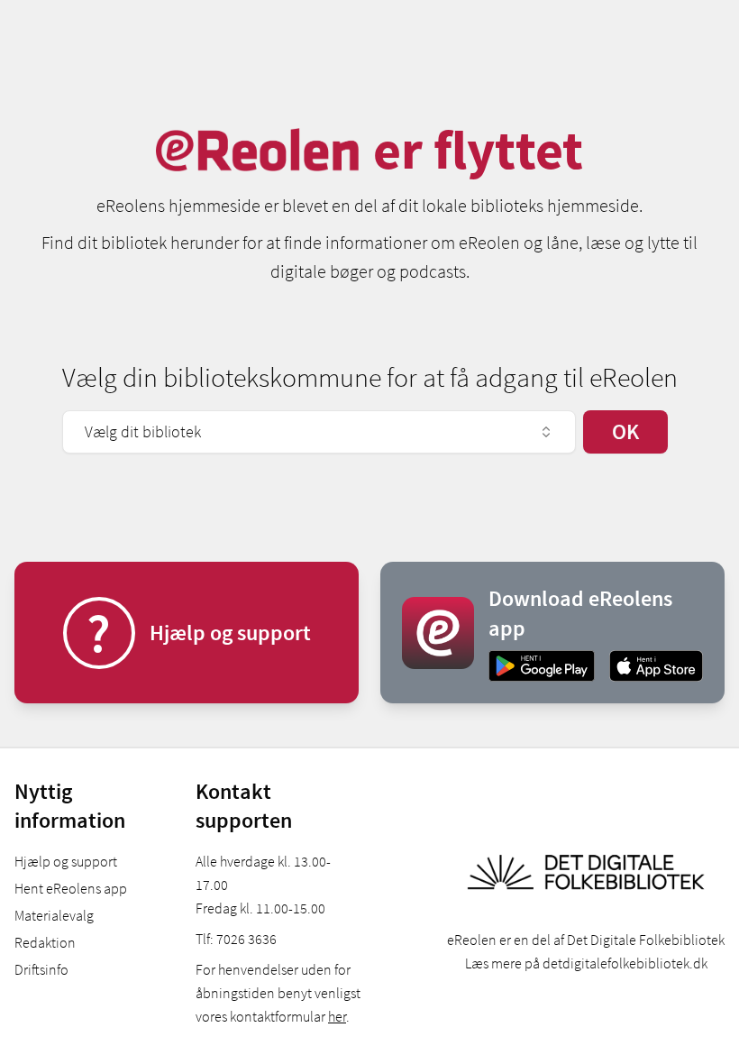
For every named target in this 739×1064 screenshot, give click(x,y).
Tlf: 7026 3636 (236, 939)
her (337, 1016)
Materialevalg (54, 915)
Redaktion (45, 942)
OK (625, 431)
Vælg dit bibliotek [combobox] (143, 431)
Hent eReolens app (70, 888)
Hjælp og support (65, 861)
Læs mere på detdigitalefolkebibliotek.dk (586, 963)
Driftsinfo (41, 969)
